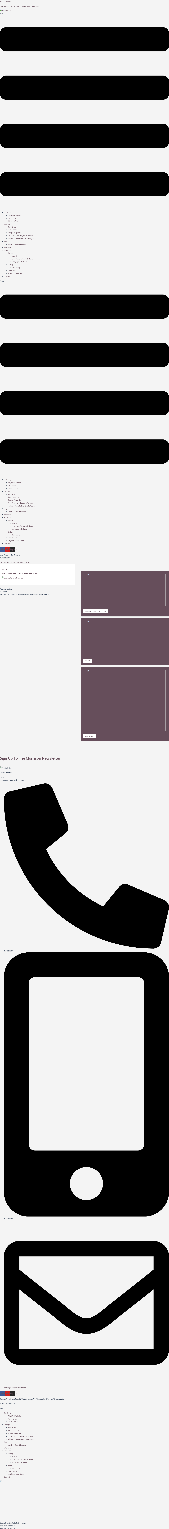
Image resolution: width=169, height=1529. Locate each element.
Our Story (7, 212)
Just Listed (12, 227)
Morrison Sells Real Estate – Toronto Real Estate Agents (20, 6)
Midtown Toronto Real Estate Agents (21, 238)
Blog (5, 241)
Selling (10, 265)
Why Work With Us (14, 215)
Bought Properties (14, 233)
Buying (10, 253)
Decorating (16, 267)
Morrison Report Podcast (17, 244)
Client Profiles (13, 221)
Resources (8, 250)
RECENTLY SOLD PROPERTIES (95, 611)
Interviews (8, 247)
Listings (7, 224)
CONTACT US (89, 736)
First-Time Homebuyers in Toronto (20, 236)
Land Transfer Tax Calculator (22, 259)
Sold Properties (13, 230)
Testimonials (12, 218)
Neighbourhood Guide (16, 273)
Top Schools (12, 270)
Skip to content (5, 1)
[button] (84, 110)
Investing (15, 256)
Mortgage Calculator (19, 262)
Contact (7, 276)
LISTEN (87, 661)
